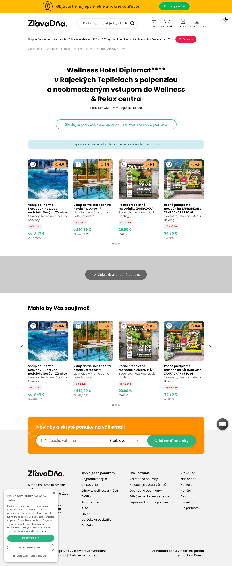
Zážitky (106, 39)
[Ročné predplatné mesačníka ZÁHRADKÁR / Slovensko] (139, 199)
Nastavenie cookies (83, 555)
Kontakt (186, 485)
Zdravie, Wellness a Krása (84, 39)
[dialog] (31, 525)
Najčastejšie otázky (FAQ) (148, 485)
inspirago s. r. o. (59, 551)
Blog (184, 496)
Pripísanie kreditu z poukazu (149, 502)
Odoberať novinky (171, 440)
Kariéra (186, 490)
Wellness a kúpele (58, 49)
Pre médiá (188, 502)
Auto (133, 39)
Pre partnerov (190, 508)
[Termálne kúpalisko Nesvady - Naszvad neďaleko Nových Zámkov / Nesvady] (48, 199)
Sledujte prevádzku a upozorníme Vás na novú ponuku (116, 124)
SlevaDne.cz (194, 555)
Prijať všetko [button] (30, 538)
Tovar (141, 39)
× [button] (54, 493)
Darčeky (188, 39)
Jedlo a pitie (120, 39)
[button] (21, 186)
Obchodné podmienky (146, 490)
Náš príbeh (188, 479)
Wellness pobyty (84, 49)
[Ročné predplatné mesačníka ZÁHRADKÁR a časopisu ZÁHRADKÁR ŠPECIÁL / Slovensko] (184, 199)
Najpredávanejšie (39, 39)
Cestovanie (59, 39)
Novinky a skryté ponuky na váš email (80, 427)
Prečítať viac (41, 531)
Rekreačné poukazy (144, 479)
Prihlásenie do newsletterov (149, 496)
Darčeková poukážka (160, 39)
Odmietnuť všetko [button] (31, 547)
